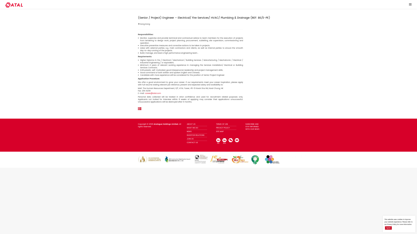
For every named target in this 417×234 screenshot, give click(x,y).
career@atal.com (153, 93)
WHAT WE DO (192, 127)
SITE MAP (220, 131)
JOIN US (190, 138)
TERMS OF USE (222, 124)
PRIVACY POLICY (223, 127)
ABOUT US (191, 124)
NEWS (189, 131)
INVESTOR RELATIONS (195, 135)
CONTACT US (192, 142)
